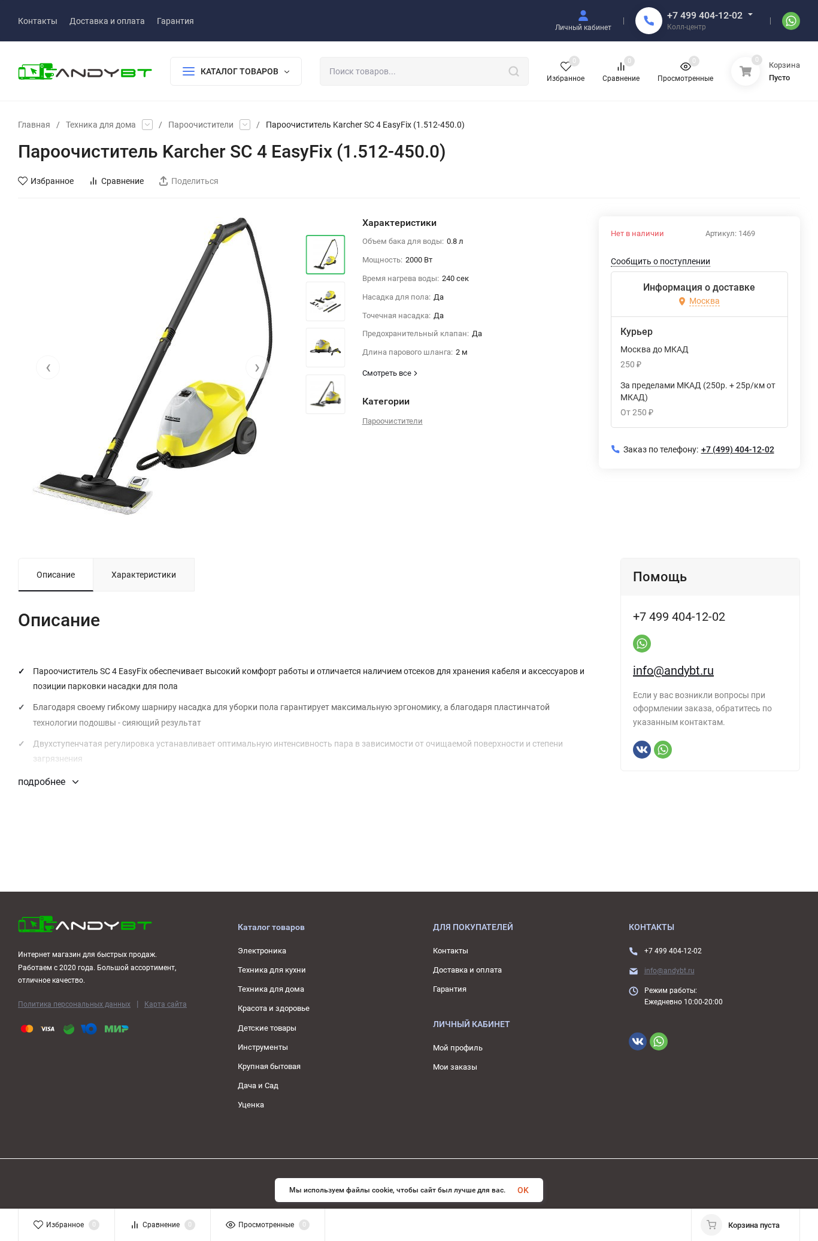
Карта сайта (165, 1004)
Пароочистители (201, 124)
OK (523, 1190)
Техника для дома (101, 124)
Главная (34, 124)
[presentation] (48, 367)
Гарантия (449, 989)
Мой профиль (458, 1047)
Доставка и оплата (467, 969)
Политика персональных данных (74, 1004)
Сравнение (122, 181)
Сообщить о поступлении (660, 261)
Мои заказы (455, 1066)
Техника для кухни (272, 969)
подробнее (43, 781)
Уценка (251, 1104)
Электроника (262, 950)
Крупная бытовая (269, 1066)
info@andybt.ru (673, 670)
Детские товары (267, 1027)
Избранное (52, 181)
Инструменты (263, 1047)
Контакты (450, 950)
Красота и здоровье (274, 1008)
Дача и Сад (258, 1085)
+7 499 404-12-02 (705, 15)
